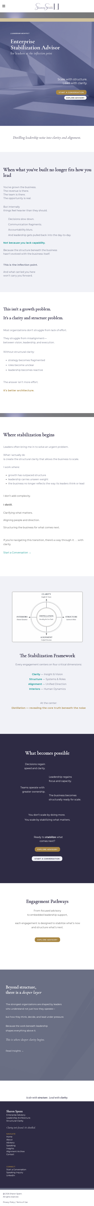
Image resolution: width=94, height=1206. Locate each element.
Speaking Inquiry (14, 1172)
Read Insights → (15, 1051)
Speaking (11, 1145)
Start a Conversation (71, 92)
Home (9, 1137)
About (9, 1140)
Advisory (10, 1142)
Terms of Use (22, 1202)
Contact (10, 1154)
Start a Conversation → (17, 552)
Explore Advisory (75, 98)
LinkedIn (10, 1175)
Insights (10, 1148)
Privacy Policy (9, 1202)
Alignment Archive (15, 1151)
